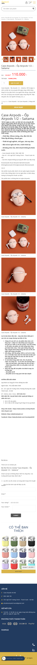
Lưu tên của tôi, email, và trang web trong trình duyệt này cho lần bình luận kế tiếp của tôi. (19, 481)
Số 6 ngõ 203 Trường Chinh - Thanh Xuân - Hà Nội (18, 600)
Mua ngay (18, 571)
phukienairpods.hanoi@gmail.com (14, 603)
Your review (5, 507)
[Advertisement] (18, 440)
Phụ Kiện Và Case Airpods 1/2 (12, 17)
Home (2, 17)
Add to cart (15, 83)
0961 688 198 (7, 596)
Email (3, 494)
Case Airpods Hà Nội (10, 592)
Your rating (5, 502)
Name (3, 485)
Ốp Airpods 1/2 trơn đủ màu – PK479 (18, 554)
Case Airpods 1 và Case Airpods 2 (18, 101)
